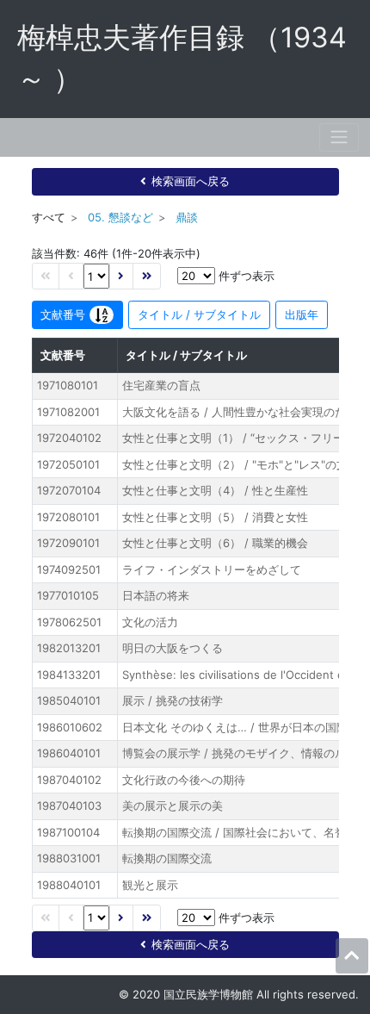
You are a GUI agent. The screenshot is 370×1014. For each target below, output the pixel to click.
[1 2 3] (96, 276)
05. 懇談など (120, 217)
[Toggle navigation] (339, 137)
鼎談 (187, 217)
